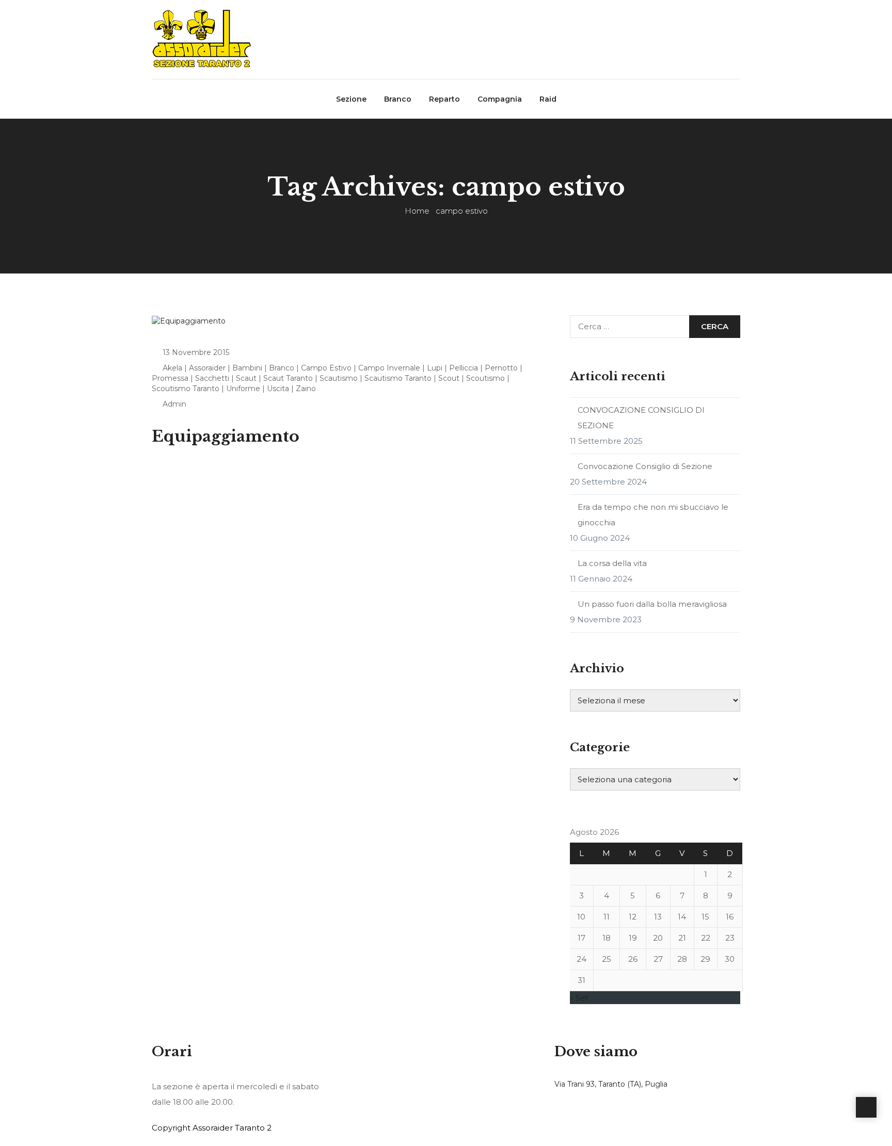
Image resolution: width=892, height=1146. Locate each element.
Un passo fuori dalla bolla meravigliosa (652, 604)
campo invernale (389, 368)
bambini (247, 368)
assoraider (207, 368)
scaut (246, 378)
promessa (170, 378)
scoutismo (485, 378)
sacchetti (212, 378)
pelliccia (463, 368)
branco (281, 368)
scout (448, 378)
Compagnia (499, 99)
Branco (397, 99)
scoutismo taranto (185, 388)
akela (172, 368)
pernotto (501, 368)
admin (174, 404)
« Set (579, 998)
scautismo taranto (398, 378)
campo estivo (326, 368)
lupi (434, 368)
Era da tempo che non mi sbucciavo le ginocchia (653, 514)
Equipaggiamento (225, 436)
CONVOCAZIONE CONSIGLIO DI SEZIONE (641, 417)
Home (417, 211)
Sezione (351, 99)
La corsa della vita (612, 563)
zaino (306, 388)
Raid (547, 99)
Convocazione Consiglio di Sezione (645, 466)
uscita (278, 388)
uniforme (243, 388)
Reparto (444, 99)
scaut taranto (288, 378)
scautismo (339, 378)
